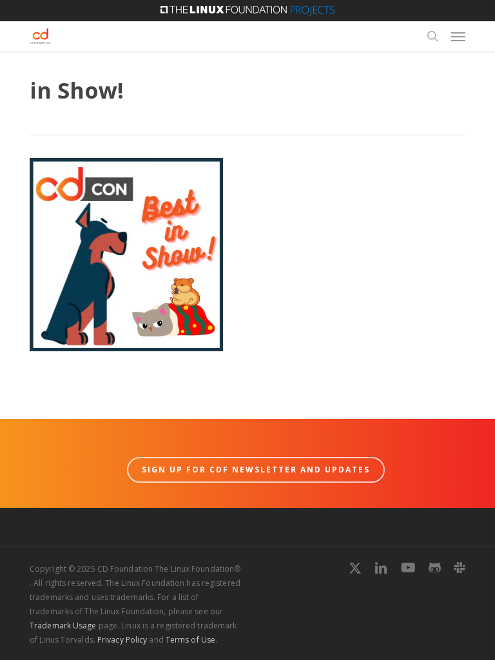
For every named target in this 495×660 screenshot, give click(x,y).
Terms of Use (190, 639)
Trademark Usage (63, 625)
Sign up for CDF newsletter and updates (256, 469)
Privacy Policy (122, 639)
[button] (458, 36)
